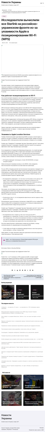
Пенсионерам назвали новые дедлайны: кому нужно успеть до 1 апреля (18, 329)
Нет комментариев (13, 42)
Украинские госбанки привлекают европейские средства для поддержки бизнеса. (20, 325)
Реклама (42, 427)
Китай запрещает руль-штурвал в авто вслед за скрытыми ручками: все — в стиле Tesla (22, 339)
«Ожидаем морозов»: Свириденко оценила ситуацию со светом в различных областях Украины (22, 361)
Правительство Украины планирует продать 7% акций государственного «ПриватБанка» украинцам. (22, 357)
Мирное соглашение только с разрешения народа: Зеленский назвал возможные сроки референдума (22, 321)
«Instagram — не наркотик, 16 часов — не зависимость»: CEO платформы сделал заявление (20, 308)
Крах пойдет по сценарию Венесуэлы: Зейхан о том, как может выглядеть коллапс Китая (21, 317)
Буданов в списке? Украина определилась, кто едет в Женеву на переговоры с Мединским (20, 366)
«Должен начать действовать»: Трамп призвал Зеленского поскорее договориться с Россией (21, 348)
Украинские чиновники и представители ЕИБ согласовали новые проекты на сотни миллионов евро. (20, 343)
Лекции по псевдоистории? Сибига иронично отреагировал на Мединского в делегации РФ (22, 352)
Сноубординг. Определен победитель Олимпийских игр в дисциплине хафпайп (19, 332)
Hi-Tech (4, 16)
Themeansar (15, 429)
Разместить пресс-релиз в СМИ (36, 430)
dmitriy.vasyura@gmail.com (8, 295)
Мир (5, 399)
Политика (28, 399)
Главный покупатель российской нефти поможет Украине (14, 335)
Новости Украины (11, 2)
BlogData (9, 429)
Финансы (28, 382)
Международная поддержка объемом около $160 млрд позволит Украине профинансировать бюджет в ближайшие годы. (19, 312)
